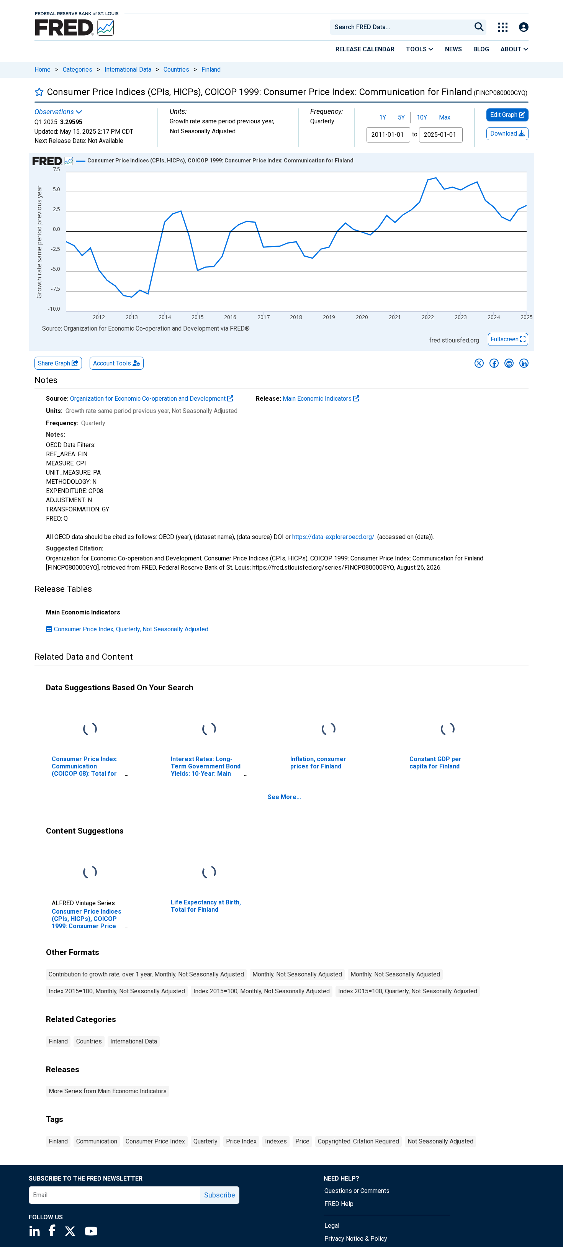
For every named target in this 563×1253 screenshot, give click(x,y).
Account (112, 363)
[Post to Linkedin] (524, 363)
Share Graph (55, 363)
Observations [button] (54, 111)
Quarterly (205, 1141)
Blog (481, 49)
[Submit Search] (479, 27)
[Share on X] (479, 363)
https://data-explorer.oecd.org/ (333, 537)
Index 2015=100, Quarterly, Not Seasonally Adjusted (407, 991)
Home (42, 69)
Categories (77, 69)
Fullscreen (505, 339)
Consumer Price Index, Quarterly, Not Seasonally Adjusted (131, 629)
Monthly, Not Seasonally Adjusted (297, 974)
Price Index (241, 1141)
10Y (422, 117)
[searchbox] (402, 27)
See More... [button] (284, 797)
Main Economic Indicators (318, 398)
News (453, 49)
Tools (417, 49)
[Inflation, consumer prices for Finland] (328, 729)
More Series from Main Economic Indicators (108, 1091)
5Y (401, 117)
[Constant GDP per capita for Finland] (447, 729)
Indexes (276, 1141)
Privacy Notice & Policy (355, 1238)
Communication (96, 1141)
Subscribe (219, 1195)
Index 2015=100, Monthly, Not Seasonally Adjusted (117, 991)
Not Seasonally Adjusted (440, 1141)
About (512, 49)
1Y (382, 117)
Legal (331, 1225)
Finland (211, 69)
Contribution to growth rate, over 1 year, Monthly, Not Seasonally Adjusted (146, 974)
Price (302, 1141)
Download (504, 133)
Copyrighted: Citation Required (358, 1141)
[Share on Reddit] (509, 363)
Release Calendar (365, 49)
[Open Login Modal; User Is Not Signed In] (524, 27)
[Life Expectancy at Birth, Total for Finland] (209, 872)
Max (444, 117)
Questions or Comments (357, 1190)
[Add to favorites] (39, 91)
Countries (176, 69)
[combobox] (400, 27)
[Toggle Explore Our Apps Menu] (502, 27)
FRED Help (339, 1203)
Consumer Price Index (155, 1141)
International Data (128, 69)
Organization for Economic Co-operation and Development (148, 398)
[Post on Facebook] (494, 363)
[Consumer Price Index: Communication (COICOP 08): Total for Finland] (90, 729)
